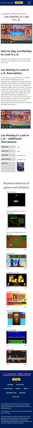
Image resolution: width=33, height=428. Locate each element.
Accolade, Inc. (21, 155)
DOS (18, 147)
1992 (25, 249)
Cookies (18, 388)
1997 (25, 288)
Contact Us (15, 396)
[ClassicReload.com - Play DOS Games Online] (7, 2)
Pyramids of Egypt (13, 292)
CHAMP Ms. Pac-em (12, 272)
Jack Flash (10, 349)
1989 (25, 307)
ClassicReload (5, 13)
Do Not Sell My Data (6, 408)
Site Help (10, 384)
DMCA (25, 388)
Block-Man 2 (10, 253)
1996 (25, 228)
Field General (11, 330)
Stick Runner (11, 192)
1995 (25, 268)
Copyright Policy (11, 392)
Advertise (22, 392)
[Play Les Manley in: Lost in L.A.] (16, 43)
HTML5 (8, 207)
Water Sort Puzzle (13, 311)
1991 (18, 151)
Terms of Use (20, 384)
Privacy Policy (8, 388)
